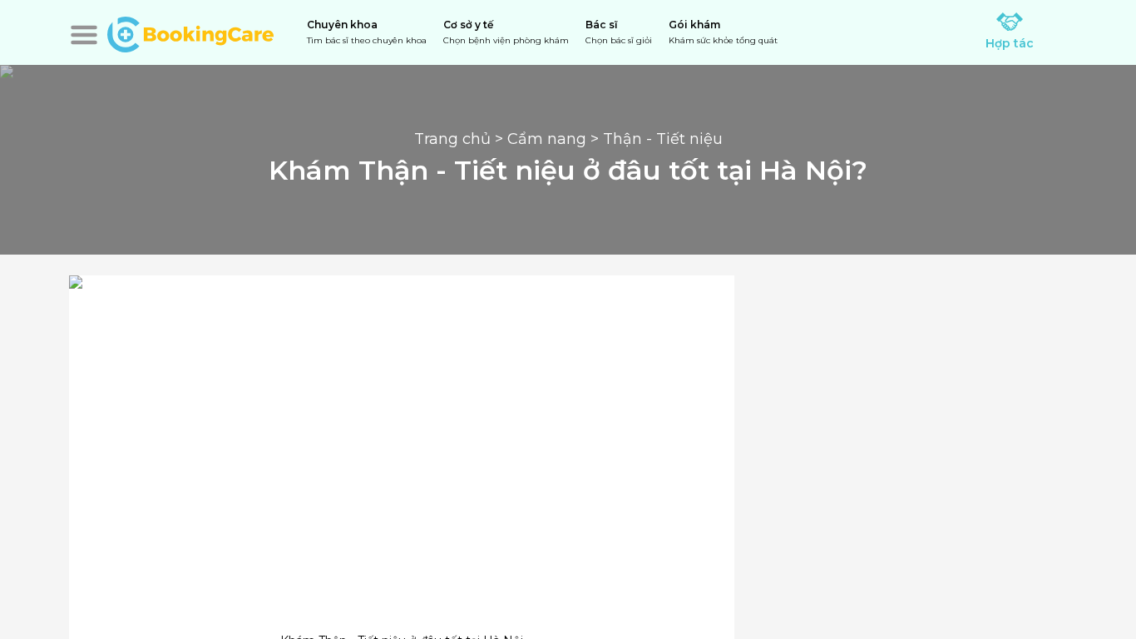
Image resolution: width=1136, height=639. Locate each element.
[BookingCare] (190, 32)
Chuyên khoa (367, 32)
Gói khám (723, 32)
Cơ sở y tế (506, 32)
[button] (84, 35)
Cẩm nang (546, 139)
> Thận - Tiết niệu (654, 139)
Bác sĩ (618, 32)
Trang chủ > (460, 139)
